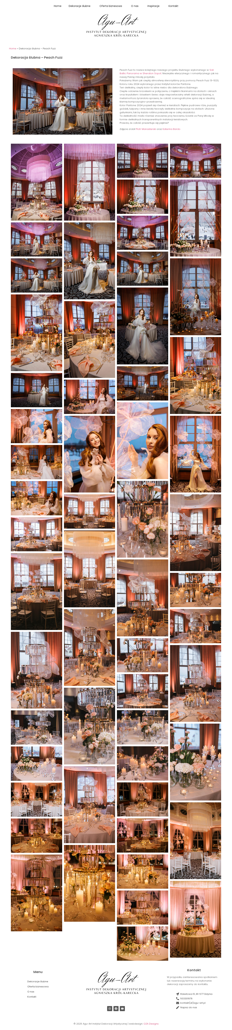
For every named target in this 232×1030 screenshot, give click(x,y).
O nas (134, 6)
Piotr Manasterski (146, 129)
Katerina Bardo (171, 129)
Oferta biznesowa (111, 6)
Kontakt (173, 6)
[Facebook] (116, 1008)
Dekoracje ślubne (79, 6)
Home (57, 6)
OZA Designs (151, 1023)
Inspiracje (154, 6)
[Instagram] (109, 1008)
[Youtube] (122, 1008)
